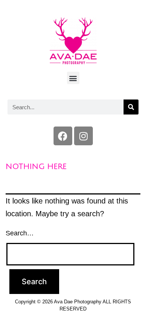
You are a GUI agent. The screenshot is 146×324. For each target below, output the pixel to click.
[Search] (131, 107)
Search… (20, 233)
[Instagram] (83, 136)
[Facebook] (63, 136)
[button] (73, 78)
